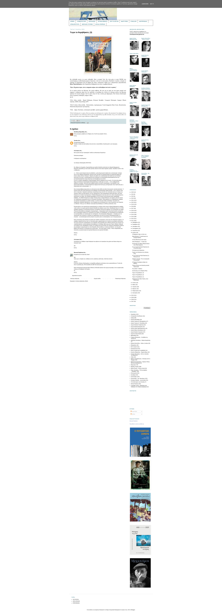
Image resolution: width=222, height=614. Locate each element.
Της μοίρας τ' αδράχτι (137, 268)
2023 (132, 196)
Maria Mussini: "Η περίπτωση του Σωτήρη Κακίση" (140, 237)
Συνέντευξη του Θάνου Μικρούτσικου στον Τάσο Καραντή (141, 244)
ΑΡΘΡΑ (72, 21)
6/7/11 (75, 234)
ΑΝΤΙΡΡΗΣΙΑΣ (143, 21)
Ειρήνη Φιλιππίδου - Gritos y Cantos (139, 343)
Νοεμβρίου (135, 224)
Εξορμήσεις (133, 345)
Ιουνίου (134, 282)
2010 (132, 295)
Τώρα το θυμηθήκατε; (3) (138, 272)
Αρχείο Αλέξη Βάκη (135, 319)
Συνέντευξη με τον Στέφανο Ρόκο (139, 270)
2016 (132, 210)
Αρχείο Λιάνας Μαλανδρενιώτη (138, 328)
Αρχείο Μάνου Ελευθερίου (137, 330)
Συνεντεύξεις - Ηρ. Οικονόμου (138, 378)
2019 (132, 204)
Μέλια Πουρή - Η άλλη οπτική (138, 368)
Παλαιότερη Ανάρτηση (120, 278)
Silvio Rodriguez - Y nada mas (139, 241)
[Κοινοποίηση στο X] (76, 121)
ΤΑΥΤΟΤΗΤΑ (76, 599)
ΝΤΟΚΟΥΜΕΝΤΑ (102, 21)
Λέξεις (132, 357)
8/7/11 (75, 247)
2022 (132, 198)
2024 (132, 194)
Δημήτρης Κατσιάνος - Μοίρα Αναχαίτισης (140, 340)
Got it (152, 4)
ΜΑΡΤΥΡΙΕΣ (124, 21)
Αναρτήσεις (134, 411)
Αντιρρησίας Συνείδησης (80, 122)
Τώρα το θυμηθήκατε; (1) (138, 276)
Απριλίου (134, 286)
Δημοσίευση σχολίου (77, 275)
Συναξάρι (133, 375)
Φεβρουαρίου (135, 290)
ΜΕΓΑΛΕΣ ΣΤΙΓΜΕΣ (87, 24)
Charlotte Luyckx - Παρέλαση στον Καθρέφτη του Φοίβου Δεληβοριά (139, 386)
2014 (132, 214)
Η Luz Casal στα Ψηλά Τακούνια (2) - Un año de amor (141, 247)
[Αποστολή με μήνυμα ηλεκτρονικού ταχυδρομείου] (72, 121)
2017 (132, 208)
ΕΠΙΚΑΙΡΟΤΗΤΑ (74, 24)
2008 (132, 299)
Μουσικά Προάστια (78, 252)
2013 (132, 216)
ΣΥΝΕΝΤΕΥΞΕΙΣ (81, 21)
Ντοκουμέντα (134, 373)
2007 (132, 301)
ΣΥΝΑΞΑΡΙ (133, 21)
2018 (132, 206)
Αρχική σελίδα (97, 278)
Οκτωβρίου (135, 226)
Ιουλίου (134, 232)
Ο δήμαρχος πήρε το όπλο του (139, 234)
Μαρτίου (134, 288)
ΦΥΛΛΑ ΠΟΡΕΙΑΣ (100, 24)
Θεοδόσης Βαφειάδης (79, 131)
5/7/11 (75, 135)
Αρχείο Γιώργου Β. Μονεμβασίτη (138, 321)
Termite (76, 140)
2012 (132, 218)
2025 (132, 192)
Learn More (145, 4)
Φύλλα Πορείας (134, 383)
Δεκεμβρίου (135, 222)
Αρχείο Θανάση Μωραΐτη (136, 326)
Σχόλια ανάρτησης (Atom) (82, 281)
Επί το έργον (134, 346)
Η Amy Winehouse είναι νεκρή (139, 239)
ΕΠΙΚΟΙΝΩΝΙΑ (76, 603)
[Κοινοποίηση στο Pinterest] (79, 121)
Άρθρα (132, 317)
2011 (132, 220)
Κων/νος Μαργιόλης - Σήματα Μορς (139, 352)
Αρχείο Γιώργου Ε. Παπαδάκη (138, 323)
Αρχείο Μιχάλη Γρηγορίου (137, 332)
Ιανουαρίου (135, 292)
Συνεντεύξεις (134, 376)
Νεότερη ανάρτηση (74, 278)
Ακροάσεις (133, 314)
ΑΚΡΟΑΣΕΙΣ (92, 21)
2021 (132, 200)
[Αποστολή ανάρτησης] (87, 122)
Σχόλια (133, 414)
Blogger (133, 609)
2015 (132, 212)
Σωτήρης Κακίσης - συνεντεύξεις (138, 380)
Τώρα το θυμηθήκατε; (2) (138, 274)
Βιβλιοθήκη (133, 335)
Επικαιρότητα (134, 348)
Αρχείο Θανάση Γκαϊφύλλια (137, 325)
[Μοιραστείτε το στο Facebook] (77, 121)
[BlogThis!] (74, 121)
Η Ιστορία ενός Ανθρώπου (138, 250)
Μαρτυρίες (133, 364)
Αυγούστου (135, 230)
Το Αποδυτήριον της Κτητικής (138, 382)
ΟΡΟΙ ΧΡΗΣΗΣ (76, 601)
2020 (132, 202)
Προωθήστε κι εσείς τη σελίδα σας (137, 423)
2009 (132, 297)
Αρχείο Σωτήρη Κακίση (136, 333)
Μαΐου (134, 284)
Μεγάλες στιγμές (134, 366)
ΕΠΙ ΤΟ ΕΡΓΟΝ (114, 21)
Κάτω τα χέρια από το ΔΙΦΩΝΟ (138, 350)
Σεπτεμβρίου (135, 228)
